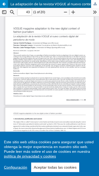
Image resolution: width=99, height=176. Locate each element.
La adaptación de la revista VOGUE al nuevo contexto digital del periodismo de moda (55, 4)
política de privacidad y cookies (30, 156)
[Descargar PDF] (95, 4)
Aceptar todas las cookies (55, 167)
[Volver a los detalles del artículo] (4, 4)
